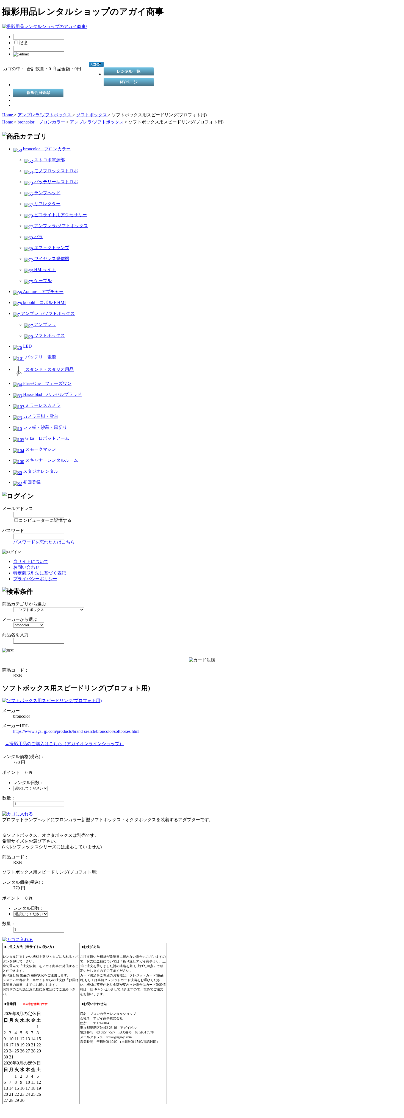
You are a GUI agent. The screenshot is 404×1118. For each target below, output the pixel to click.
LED (27, 346)
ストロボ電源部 (49, 159)
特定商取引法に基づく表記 (39, 573)
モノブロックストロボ (55, 170)
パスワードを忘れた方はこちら (44, 542)
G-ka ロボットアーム (46, 438)
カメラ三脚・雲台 (40, 416)
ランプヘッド (46, 192)
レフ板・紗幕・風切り (44, 427)
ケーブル (42, 280)
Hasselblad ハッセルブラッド (52, 394)
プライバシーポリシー (35, 578)
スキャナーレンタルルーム (51, 460)
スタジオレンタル (40, 471)
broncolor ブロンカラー (46, 149)
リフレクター (46, 203)
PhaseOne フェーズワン (46, 383)
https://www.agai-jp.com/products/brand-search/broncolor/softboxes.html (76, 731)
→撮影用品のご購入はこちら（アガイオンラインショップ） (64, 743)
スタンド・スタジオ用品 (49, 369)
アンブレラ (44, 324)
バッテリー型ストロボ (55, 181)
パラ (38, 236)
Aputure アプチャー (42, 291)
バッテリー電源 (40, 357)
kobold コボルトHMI (44, 302)
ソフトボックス (49, 335)
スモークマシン (40, 449)
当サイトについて (30, 561)
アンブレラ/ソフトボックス (60, 225)
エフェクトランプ (51, 247)
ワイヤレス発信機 (51, 258)
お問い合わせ (26, 567)
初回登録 (31, 482)
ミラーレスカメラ (42, 405)
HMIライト (44, 269)
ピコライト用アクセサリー (60, 214)
